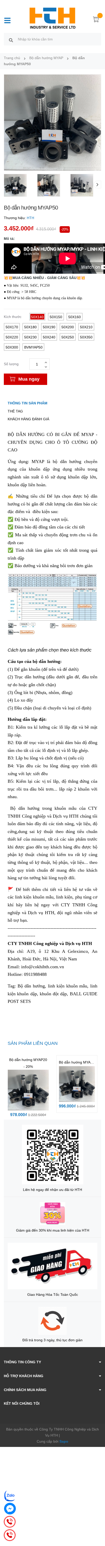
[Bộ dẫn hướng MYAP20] (28, 1090)
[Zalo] (10, 1496)
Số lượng (11, 364)
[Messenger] (10, 1508)
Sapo (63, 1441)
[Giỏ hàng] (96, 20)
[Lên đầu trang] (97, 1522)
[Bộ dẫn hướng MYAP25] (77, 1084)
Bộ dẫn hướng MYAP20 (28, 1060)
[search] (11, 40)
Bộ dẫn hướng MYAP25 (78, 1062)
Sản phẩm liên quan (33, 1043)
